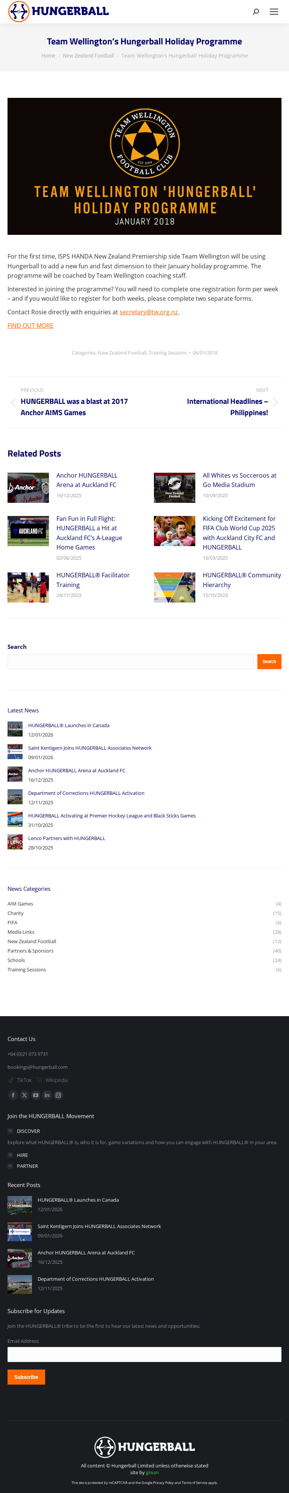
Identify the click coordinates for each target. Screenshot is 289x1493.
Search (17, 646)
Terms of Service (194, 1482)
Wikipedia (57, 1080)
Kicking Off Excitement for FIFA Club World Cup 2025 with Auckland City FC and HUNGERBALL (239, 533)
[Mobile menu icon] (273, 11)
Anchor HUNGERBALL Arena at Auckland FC (86, 480)
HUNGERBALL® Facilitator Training (93, 580)
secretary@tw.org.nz (149, 312)
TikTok (24, 1080)
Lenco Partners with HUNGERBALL (66, 838)
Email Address (23, 1341)
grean (152, 1472)
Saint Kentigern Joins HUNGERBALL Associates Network (90, 747)
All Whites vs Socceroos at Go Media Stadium (240, 480)
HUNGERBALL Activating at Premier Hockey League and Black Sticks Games (112, 815)
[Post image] (28, 488)
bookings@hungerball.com (38, 1067)
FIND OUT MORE (30, 325)
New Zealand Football (122, 352)
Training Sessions (168, 352)
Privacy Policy (163, 1482)
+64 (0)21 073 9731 (28, 1053)
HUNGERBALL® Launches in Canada (69, 725)
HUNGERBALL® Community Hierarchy (242, 580)
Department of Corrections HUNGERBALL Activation (86, 793)
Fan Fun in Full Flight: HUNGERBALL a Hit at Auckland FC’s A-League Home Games (89, 533)
